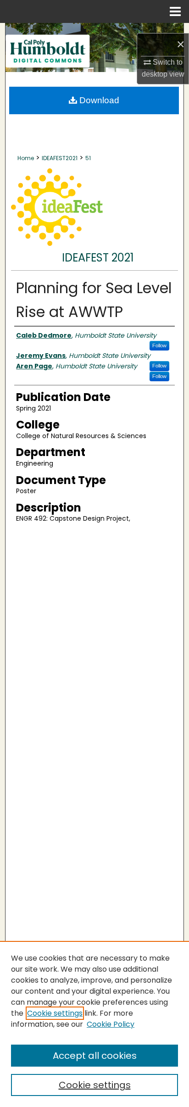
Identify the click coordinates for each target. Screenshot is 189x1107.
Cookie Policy (110, 1024)
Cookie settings (55, 1013)
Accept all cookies (95, 1055)
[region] (94, 1024)
